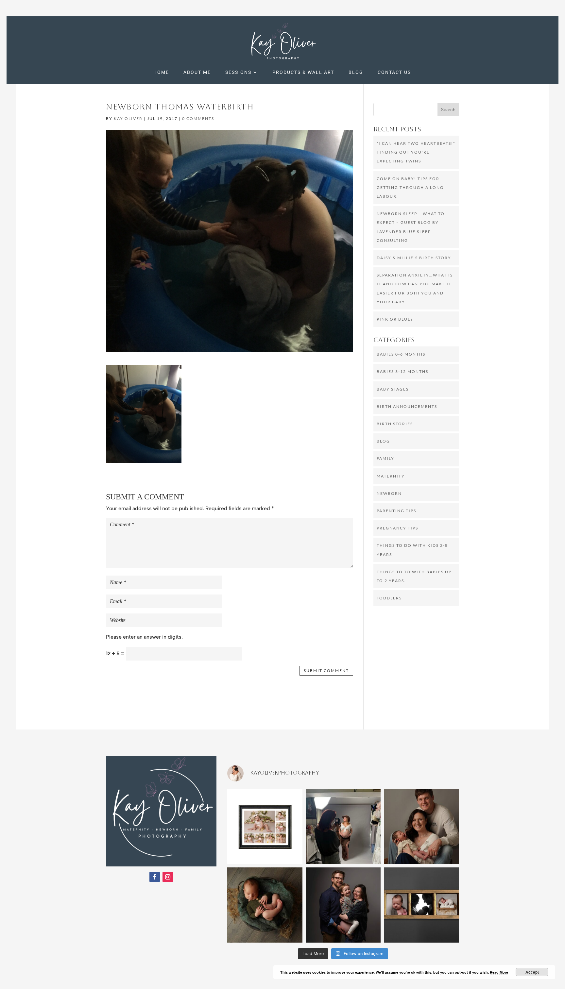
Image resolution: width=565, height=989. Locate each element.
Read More (499, 972)
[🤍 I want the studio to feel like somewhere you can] (343, 826)
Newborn (389, 493)
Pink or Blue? (395, 319)
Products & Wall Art (303, 72)
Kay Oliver (128, 118)
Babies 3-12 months (402, 371)
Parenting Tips (396, 510)
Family (385, 458)
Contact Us (394, 72)
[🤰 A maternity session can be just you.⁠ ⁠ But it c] (343, 905)
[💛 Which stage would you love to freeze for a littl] (264, 905)
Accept (532, 972)
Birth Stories (395, 423)
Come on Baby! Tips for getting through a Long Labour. (410, 187)
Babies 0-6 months (401, 354)
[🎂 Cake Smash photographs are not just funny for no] (264, 826)
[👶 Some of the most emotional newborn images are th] (421, 826)
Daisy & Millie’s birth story (414, 257)
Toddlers (389, 597)
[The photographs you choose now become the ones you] (421, 905)
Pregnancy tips (397, 528)
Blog (356, 72)
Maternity (391, 476)
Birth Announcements (407, 406)
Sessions (238, 72)
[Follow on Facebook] (154, 877)
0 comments (198, 118)
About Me (197, 72)
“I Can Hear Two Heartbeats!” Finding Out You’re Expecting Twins (416, 152)
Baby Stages (393, 389)
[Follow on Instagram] (168, 877)
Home (161, 72)
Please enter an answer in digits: (144, 637)
